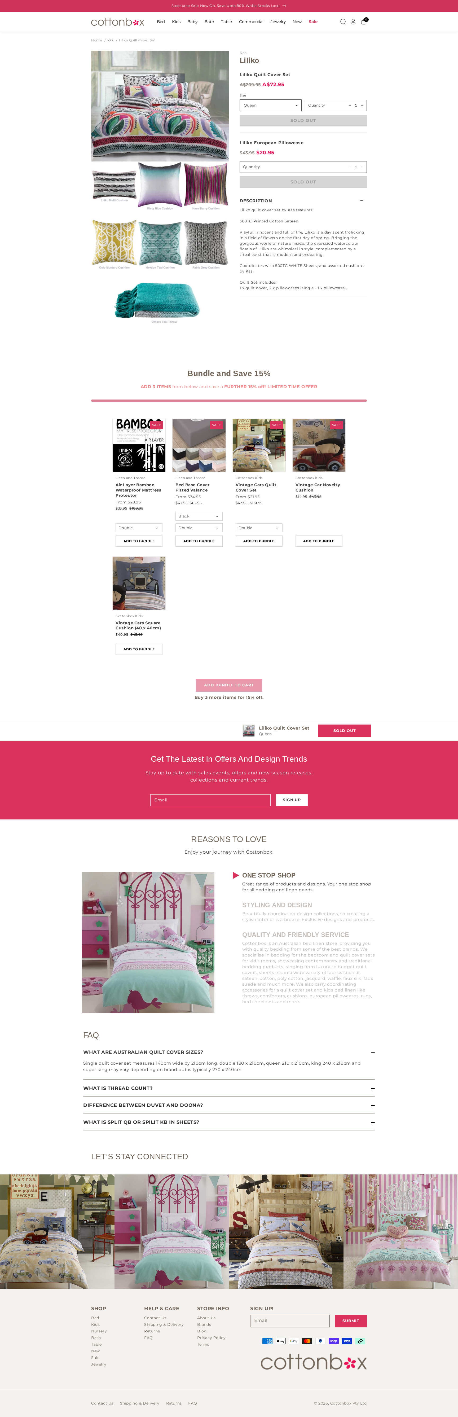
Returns (152, 1331)
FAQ (148, 1337)
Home (96, 40)
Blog (202, 1331)
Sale (313, 21)
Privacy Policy (211, 1337)
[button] (303, 200)
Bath (209, 21)
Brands (204, 1324)
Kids (176, 21)
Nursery (99, 1331)
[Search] (343, 22)
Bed (161, 21)
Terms (203, 1344)
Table (226, 21)
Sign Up (292, 799)
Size (243, 95)
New (297, 21)
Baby (192, 21)
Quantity (316, 105)
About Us (206, 1317)
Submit (350, 1320)
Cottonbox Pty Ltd (348, 1403)
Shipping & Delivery (164, 1324)
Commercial (251, 21)
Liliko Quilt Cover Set (137, 40)
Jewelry (278, 21)
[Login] (353, 22)
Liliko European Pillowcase (272, 142)
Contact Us (155, 1317)
